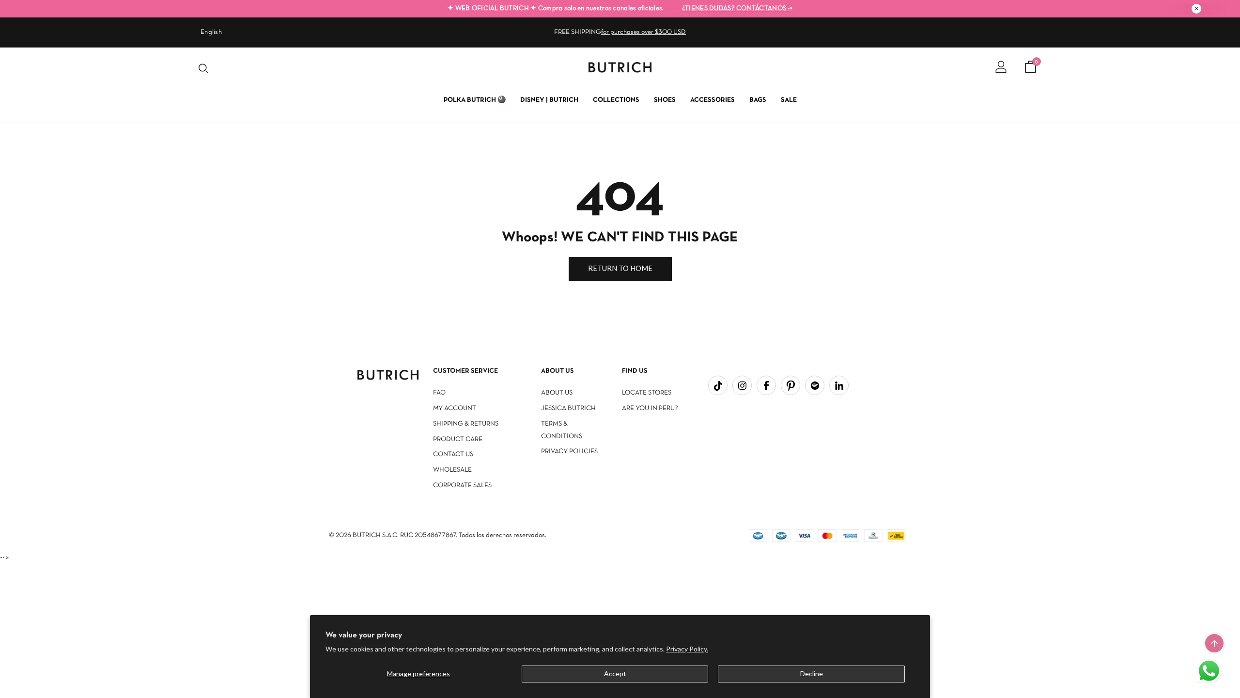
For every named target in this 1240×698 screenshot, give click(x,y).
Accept (615, 673)
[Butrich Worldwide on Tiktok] (718, 385)
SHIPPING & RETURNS (465, 424)
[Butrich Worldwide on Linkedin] (839, 385)
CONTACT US (453, 454)
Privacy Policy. (687, 649)
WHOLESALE (452, 470)
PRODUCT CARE (457, 439)
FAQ (439, 393)
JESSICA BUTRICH (568, 408)
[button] (1210, 671)
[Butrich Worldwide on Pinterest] (790, 385)
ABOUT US (557, 393)
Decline (811, 673)
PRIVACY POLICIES (569, 451)
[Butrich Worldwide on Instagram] (742, 385)
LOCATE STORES (646, 393)
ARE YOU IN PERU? (650, 408)
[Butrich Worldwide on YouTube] (814, 385)
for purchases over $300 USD (643, 32)
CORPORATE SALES (462, 485)
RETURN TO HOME (620, 268)
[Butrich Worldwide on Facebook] (766, 385)
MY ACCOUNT (454, 408)
